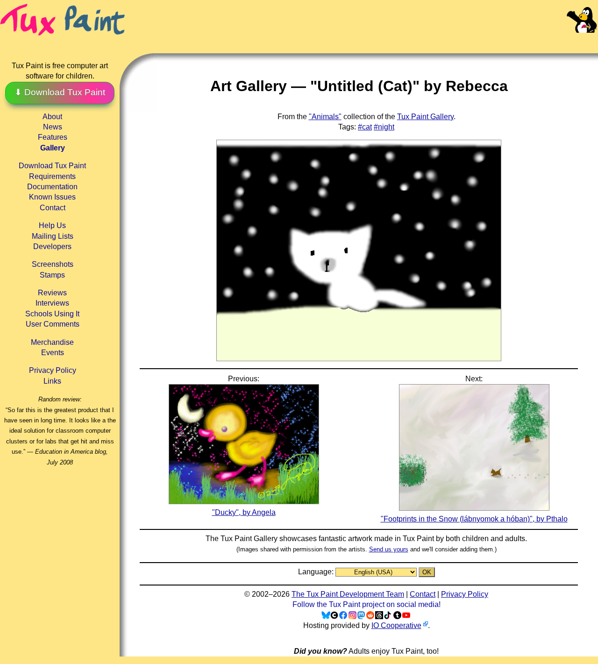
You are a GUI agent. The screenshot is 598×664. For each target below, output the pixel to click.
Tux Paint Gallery (425, 117)
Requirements (52, 176)
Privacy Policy (52, 370)
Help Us (52, 225)
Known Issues (52, 197)
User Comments (52, 324)
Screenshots (52, 264)
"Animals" (325, 117)
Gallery (52, 148)
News (52, 127)
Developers (52, 246)
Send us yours (388, 549)
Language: (316, 572)
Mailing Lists (52, 236)
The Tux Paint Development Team (348, 594)
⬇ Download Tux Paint (59, 92)
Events (52, 353)
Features (52, 137)
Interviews (52, 303)
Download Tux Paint (52, 166)
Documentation (52, 187)
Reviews (52, 293)
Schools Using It (52, 314)
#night (384, 127)
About (52, 117)
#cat (365, 127)
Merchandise (52, 342)
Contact (52, 208)
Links (52, 381)
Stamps (52, 275)
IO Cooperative (396, 625)
